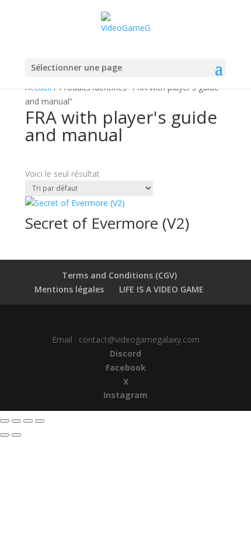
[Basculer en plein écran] (16, 421)
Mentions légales (69, 289)
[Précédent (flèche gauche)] (4, 435)
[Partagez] (28, 421)
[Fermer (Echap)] (39, 421)
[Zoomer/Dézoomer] (4, 421)
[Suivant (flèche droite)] (16, 435)
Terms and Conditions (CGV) (119, 275)
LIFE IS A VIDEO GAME (161, 289)
